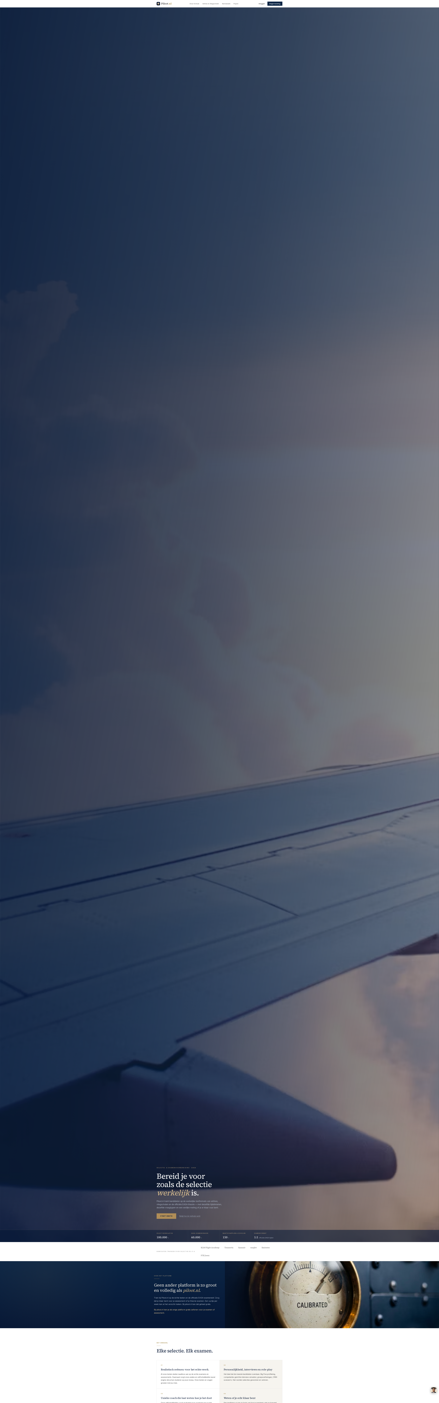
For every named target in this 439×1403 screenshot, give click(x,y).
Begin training (274, 4)
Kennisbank (226, 4)
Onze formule (194, 4)
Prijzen (236, 4)
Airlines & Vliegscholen (210, 4)
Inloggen (262, 4)
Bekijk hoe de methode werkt (189, 1216)
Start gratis (166, 1216)
